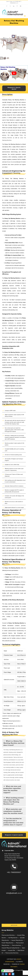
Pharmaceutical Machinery (8, 935)
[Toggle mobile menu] (25, 16)
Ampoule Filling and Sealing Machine (10, 947)
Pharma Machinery (16, 945)
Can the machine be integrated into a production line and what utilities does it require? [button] (13, 822)
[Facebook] (3, 974)
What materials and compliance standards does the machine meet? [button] (13, 811)
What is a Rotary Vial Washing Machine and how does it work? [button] (13, 743)
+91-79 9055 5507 (17, 1)
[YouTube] (9, 974)
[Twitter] (13, 974)
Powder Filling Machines (8, 942)
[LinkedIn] (6, 974)
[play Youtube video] (14, 73)
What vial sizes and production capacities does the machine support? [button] (12, 789)
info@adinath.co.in (14, 2)
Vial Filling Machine (13, 937)
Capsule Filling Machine (17, 940)
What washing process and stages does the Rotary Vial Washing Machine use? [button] (13, 801)
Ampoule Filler (11, 950)
